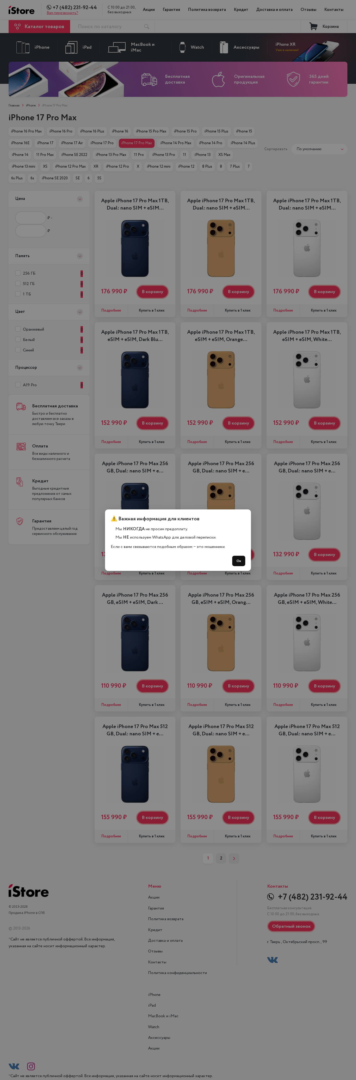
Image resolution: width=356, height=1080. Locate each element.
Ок (238, 561)
